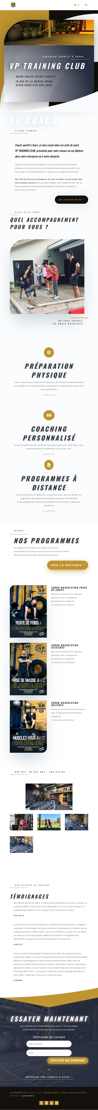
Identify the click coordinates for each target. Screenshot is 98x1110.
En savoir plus (70, 199)
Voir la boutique (66, 565)
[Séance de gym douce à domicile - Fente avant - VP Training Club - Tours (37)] (49, 829)
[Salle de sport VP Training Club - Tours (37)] (49, 809)
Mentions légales (51, 1092)
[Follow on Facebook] (41, 1103)
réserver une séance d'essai (48, 1077)
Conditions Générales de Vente (73, 1092)
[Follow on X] (52, 1103)
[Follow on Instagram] (46, 1103)
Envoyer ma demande (68, 1060)
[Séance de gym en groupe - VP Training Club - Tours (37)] (76, 829)
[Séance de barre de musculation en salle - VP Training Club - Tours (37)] (21, 852)
